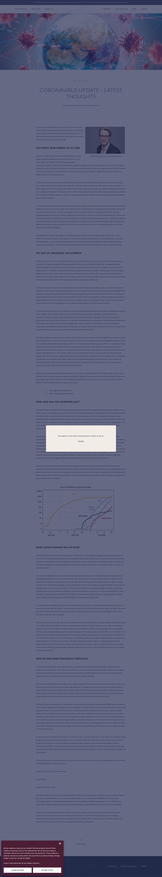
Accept (81, 441)
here (37, 863)
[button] (60, 843)
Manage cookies (47, 870)
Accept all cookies (18, 870)
